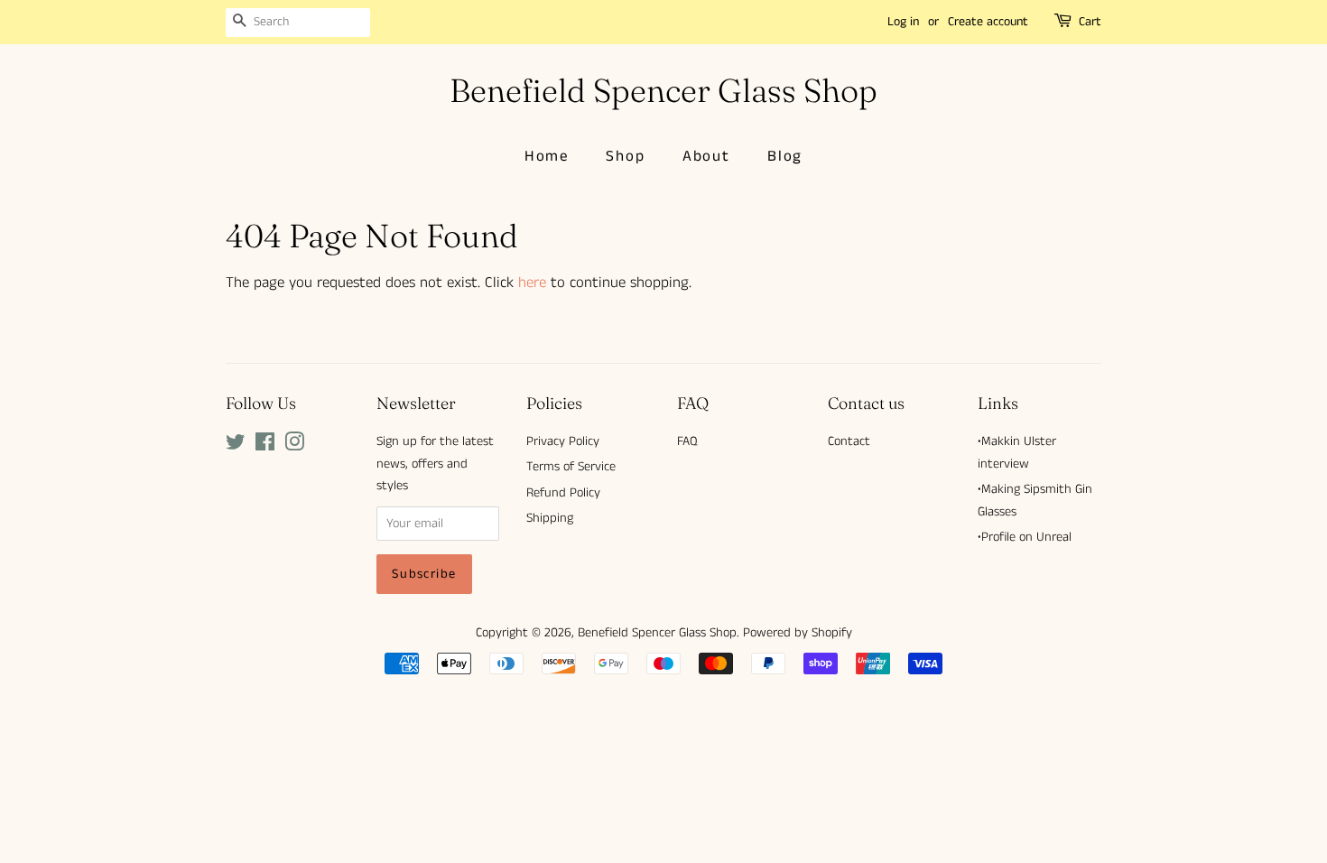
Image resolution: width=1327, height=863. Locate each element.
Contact (849, 441)
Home (546, 156)
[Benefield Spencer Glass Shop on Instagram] (294, 446)
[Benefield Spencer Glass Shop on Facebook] (265, 446)
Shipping (549, 518)
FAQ (687, 441)
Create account (988, 22)
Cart (1090, 22)
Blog (785, 156)
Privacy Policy (562, 441)
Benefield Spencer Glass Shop (663, 90)
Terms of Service (571, 467)
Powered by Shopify (797, 633)
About (706, 156)
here (532, 282)
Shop (625, 156)
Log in (903, 22)
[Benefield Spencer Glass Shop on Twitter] (236, 446)
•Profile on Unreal (1025, 537)
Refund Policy (563, 493)
